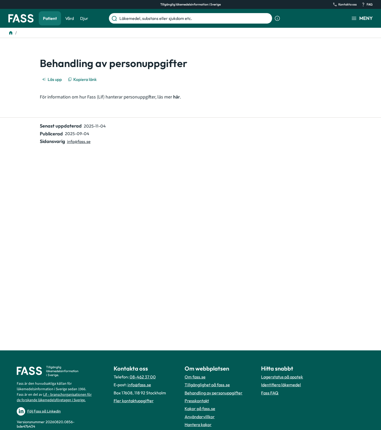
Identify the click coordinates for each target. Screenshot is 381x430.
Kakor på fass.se (200, 408)
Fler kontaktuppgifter (134, 400)
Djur (84, 18)
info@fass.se (79, 141)
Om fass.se (195, 376)
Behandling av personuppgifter (213, 392)
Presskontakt (197, 400)
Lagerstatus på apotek (282, 376)
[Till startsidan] (10, 32)
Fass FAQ (269, 392)
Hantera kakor (198, 424)
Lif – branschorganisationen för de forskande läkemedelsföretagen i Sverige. (54, 397)
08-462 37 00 (143, 376)
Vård (69, 18)
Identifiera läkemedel (281, 384)
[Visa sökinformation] (277, 18)
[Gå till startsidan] (21, 18)
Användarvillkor (200, 416)
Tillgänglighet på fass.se (207, 384)
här (176, 97)
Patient (50, 18)
